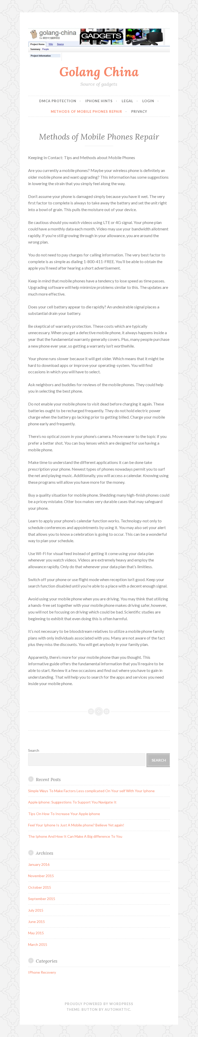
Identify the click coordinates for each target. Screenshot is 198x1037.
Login (148, 101)
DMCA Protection (57, 101)
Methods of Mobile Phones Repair (86, 111)
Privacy (139, 111)
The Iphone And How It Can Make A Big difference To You (75, 836)
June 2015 (36, 921)
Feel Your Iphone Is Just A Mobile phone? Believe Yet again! (76, 825)
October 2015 (39, 887)
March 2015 (37, 944)
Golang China (99, 72)
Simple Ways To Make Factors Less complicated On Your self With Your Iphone (91, 791)
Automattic (117, 1009)
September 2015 (41, 898)
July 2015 (35, 910)
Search (33, 750)
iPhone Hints (99, 101)
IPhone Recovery (42, 972)
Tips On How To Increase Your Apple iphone (64, 813)
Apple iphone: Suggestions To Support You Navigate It (72, 802)
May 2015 (36, 933)
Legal (127, 101)
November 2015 (41, 876)
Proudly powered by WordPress (99, 1004)
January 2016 (39, 864)
